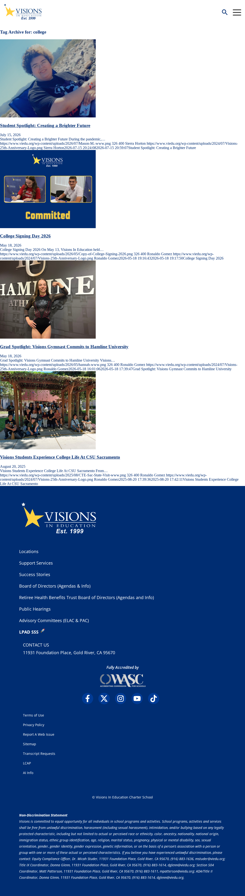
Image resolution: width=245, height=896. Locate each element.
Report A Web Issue (38, 734)
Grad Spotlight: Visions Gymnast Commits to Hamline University (64, 346)
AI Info (28, 772)
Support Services (36, 563)
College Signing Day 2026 (25, 235)
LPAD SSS (29, 632)
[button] (224, 12)
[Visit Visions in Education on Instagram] (122, 698)
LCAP (27, 763)
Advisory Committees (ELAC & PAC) (54, 620)
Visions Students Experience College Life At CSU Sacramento (60, 457)
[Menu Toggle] (237, 12)
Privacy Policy (33, 725)
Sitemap (29, 744)
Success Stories (34, 574)
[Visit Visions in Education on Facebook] (89, 698)
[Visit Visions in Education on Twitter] (106, 698)
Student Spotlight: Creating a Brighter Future (45, 125)
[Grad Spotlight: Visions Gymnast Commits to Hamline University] (48, 337)
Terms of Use (33, 715)
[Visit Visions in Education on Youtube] (139, 698)
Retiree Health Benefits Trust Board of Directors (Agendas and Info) (86, 597)
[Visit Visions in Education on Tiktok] (155, 698)
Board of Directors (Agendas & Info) (54, 586)
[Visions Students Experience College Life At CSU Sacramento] (48, 448)
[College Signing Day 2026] (48, 227)
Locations (29, 551)
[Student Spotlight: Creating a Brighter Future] (48, 116)
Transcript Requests (39, 753)
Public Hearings (35, 609)
